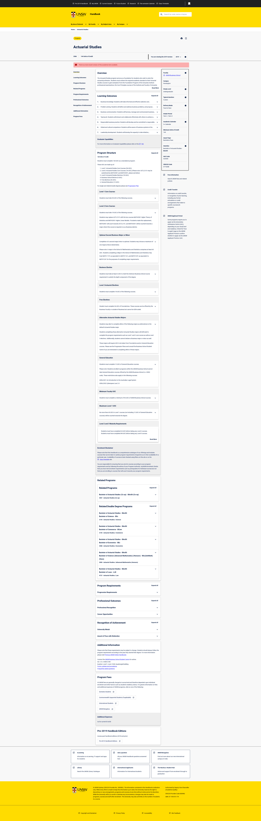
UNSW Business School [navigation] (173, 75)
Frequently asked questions (106, 669)
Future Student (121, 3)
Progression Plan (133, 186)
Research (133, 3)
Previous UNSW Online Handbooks (115, 655)
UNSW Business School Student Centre (117, 659)
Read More (155, 88)
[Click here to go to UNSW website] (79, 15)
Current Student (107, 3)
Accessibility (148, 813)
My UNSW (95, 3)
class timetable (104, 459)
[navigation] (106, 692)
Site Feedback (175, 813)
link (143, 144)
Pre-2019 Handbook (81, 3)
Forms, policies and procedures (107, 666)
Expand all (154, 96)
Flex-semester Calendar (147, 3)
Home (73, 29)
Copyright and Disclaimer (89, 813)
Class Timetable (164, 3)
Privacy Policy (120, 813)
